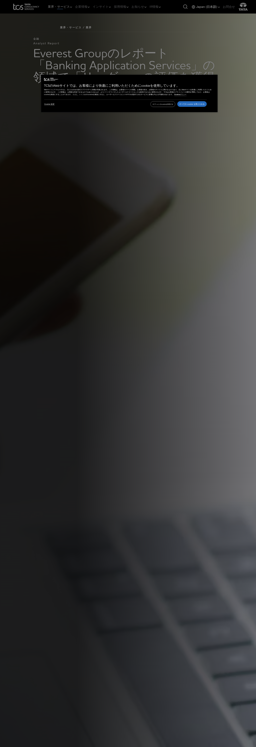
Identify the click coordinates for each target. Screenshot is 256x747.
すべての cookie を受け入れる (192, 104)
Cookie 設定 (49, 104)
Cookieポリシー (180, 94)
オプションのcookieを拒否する (163, 104)
